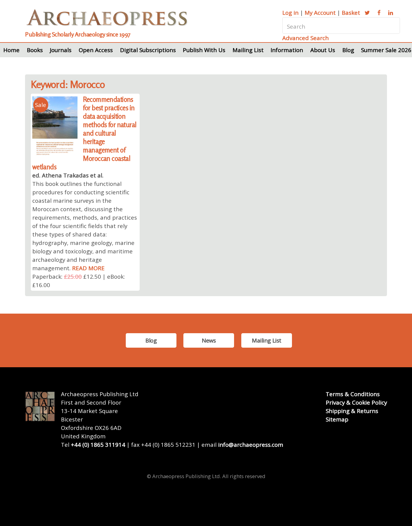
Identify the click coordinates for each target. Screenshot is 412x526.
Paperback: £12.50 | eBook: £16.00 (78, 281)
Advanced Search (305, 38)
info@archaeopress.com (250, 444)
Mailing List (248, 50)
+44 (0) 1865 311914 (98, 444)
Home (11, 50)
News (209, 340)
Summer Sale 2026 (386, 50)
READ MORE (88, 268)
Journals (60, 50)
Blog (348, 50)
